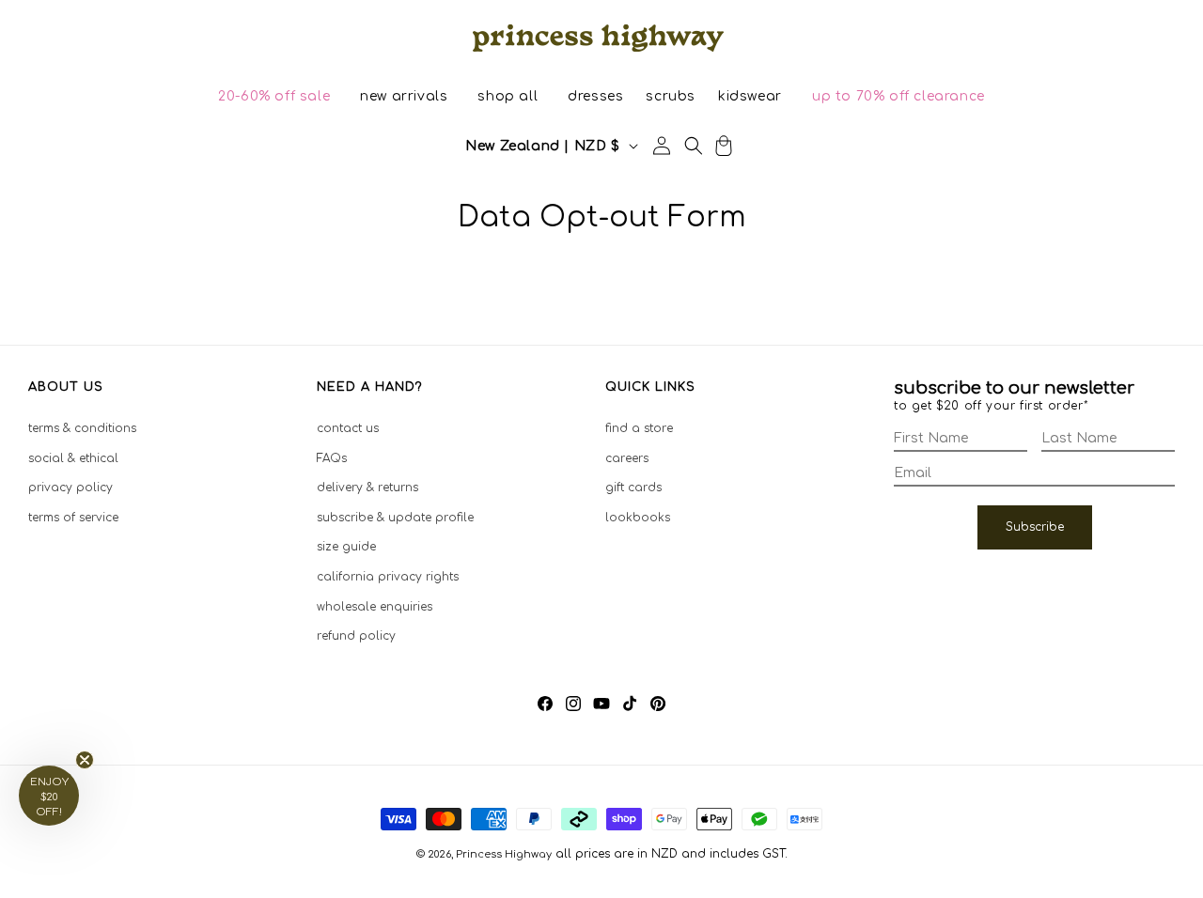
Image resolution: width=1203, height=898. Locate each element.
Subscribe (1035, 527)
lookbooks (637, 517)
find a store (639, 428)
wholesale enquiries (374, 606)
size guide (346, 546)
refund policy (356, 636)
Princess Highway (504, 854)
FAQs (332, 458)
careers (626, 458)
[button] (274, 97)
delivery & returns (367, 487)
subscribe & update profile (395, 517)
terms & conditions (82, 428)
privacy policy (70, 487)
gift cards (633, 487)
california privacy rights (388, 576)
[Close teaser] (84, 760)
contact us (348, 428)
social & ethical (73, 458)
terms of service (73, 517)
